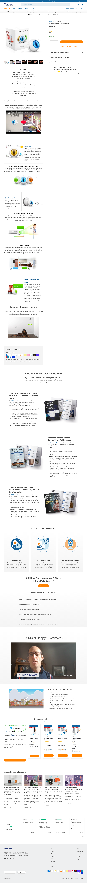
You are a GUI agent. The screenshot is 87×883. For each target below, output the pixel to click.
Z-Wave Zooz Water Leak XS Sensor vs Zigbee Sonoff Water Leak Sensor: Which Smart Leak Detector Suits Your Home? (12, 791)
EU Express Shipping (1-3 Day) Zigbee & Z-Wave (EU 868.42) (53, 1)
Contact (53, 853)
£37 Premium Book (15, 401)
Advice (72, 8)
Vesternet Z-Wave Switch (62, 739)
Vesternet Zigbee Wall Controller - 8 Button (76, 740)
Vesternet (9, 878)
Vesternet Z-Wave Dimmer (48, 739)
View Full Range (15, 760)
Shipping (56, 28)
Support (81, 8)
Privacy (67, 878)
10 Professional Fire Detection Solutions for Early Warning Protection (73, 789)
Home (5, 18)
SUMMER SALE (7, 8)
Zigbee (79, 859)
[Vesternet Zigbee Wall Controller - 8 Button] (77, 730)
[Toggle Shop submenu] (16, 8)
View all (43, 721)
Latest (32, 8)
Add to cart (71, 41)
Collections (80, 853)
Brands (20, 8)
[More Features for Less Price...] (15, 730)
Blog (76, 8)
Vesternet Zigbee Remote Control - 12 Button (33, 740)
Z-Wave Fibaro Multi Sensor (19, 18)
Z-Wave (79, 856)
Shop (14, 8)
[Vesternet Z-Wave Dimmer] (49, 730)
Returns (53, 861)
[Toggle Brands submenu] (23, 8)
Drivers (53, 859)
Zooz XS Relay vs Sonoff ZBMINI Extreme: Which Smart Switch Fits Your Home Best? (53, 790)
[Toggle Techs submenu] (29, 8)
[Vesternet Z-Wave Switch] (63, 730)
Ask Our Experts (43, 585)
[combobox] (45, 4)
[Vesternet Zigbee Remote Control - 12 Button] (34, 730)
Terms (63, 878)
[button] (82, 4)
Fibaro (50, 21)
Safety (72, 878)
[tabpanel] (23, 223)
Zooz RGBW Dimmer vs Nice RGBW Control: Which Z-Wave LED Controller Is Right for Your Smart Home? (33, 790)
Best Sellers (80, 851)
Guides (53, 864)
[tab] (7, 100)
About (67, 8)
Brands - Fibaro (10, 18)
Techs (26, 8)
